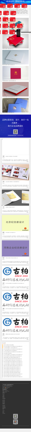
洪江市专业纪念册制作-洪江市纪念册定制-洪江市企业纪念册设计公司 (13, 346)
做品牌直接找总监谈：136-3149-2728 (15, 135)
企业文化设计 (3, 413)
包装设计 (3, 403)
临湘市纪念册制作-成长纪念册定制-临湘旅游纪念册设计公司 (12, 357)
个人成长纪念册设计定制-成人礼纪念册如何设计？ (10, 350)
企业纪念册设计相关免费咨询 (8, 353)
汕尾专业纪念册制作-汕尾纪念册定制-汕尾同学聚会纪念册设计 (12, 372)
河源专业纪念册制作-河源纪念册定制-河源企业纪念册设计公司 (12, 371)
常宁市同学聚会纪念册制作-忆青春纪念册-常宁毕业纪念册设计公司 (13, 360)
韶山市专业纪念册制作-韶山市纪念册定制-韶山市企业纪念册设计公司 (13, 361)
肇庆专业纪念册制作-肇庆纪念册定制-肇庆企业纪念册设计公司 (12, 375)
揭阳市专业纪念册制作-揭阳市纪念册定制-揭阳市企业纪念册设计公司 (13, 365)
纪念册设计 (3, 398)
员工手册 (3, 397)
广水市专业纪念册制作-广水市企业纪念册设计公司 (10, 347)
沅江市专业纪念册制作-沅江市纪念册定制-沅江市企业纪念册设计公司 (13, 354)
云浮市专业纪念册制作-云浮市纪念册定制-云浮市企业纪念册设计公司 (13, 364)
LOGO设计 (3, 410)
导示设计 (3, 411)
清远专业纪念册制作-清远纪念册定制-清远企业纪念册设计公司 (12, 368)
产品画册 (3, 395)
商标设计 (3, 412)
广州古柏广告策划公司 (4, 0)
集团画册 (3, 396)
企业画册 (3, 394)
